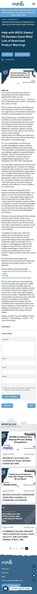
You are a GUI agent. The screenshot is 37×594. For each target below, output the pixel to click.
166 (22, 548)
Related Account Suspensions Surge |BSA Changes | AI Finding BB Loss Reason (18, 497)
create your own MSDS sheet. (14, 99)
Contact (4, 573)
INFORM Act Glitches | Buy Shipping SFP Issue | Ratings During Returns (17, 461)
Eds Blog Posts (13, 19)
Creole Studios (13, 590)
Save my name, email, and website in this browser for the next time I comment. (19, 389)
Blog (3, 577)
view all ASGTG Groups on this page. (16, 278)
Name (4, 358)
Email (4, 367)
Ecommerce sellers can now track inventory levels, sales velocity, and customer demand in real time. (18, 535)
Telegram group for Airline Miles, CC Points (16, 272)
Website (4, 376)
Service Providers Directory (12, 581)
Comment (5, 339)
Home (4, 19)
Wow (6, 143)
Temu (24, 15)
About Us (5, 569)
